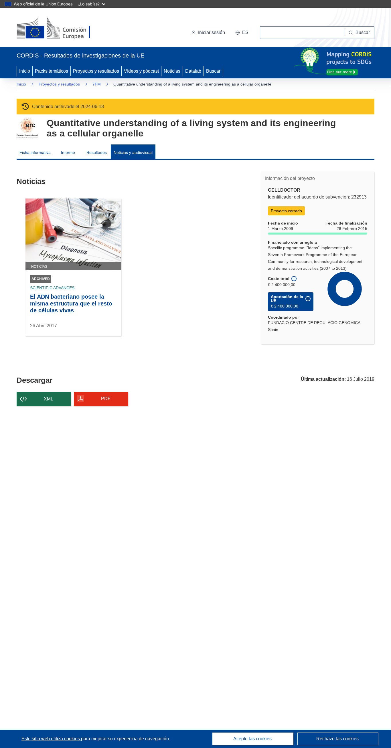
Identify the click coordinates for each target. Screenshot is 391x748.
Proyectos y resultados (96, 71)
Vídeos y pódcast (141, 71)
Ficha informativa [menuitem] (35, 152)
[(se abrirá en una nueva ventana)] (63, 28)
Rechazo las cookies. (338, 738)
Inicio (24, 71)
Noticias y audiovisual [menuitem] (133, 152)
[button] (242, 32)
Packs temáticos (51, 71)
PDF (105, 398)
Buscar (213, 71)
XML (48, 398)
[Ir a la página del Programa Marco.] (27, 128)
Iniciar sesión (211, 32)
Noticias (172, 71)
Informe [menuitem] (68, 152)
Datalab (193, 71)
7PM (96, 84)
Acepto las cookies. (253, 738)
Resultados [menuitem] (96, 152)
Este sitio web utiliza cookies (51, 738)
